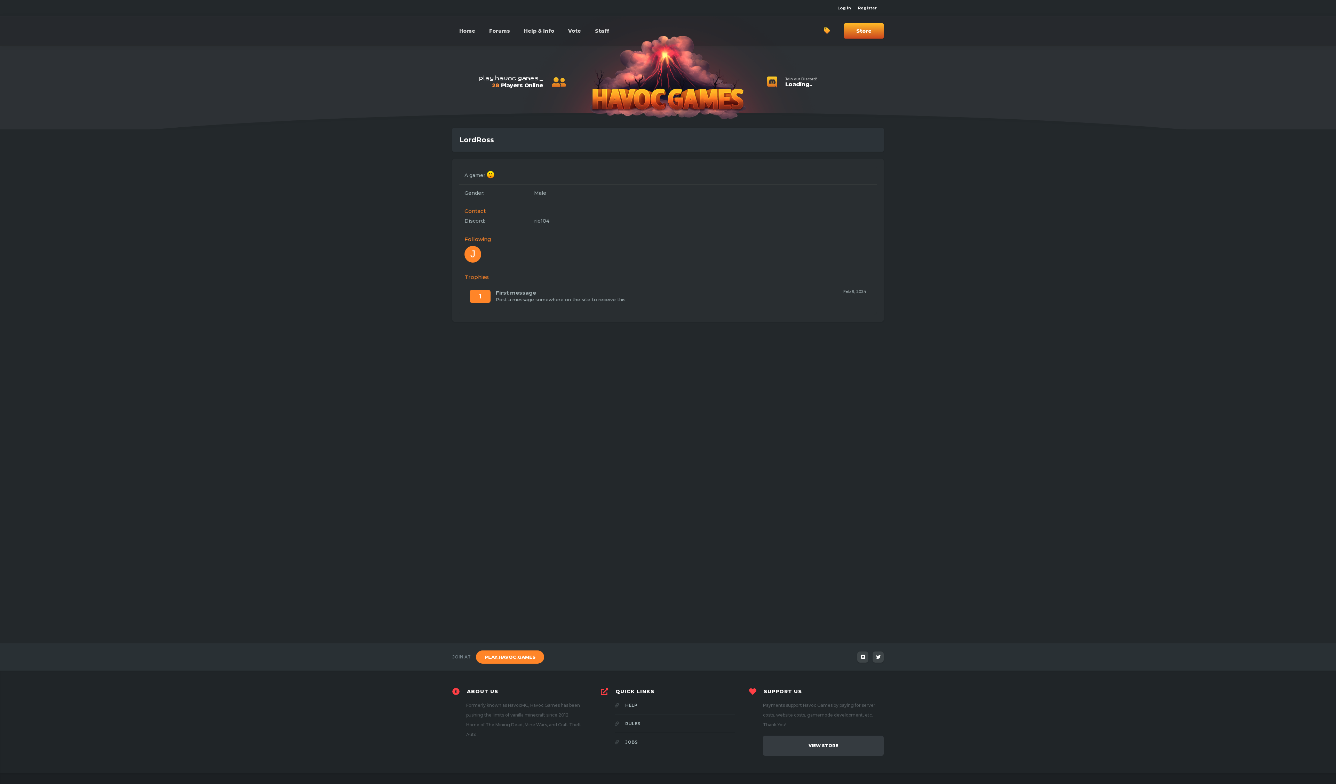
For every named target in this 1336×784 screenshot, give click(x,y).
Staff (602, 31)
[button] (539, 31)
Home (467, 31)
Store (864, 31)
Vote (574, 31)
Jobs (630, 742)
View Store (823, 745)
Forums (499, 31)
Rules (632, 723)
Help (630, 705)
